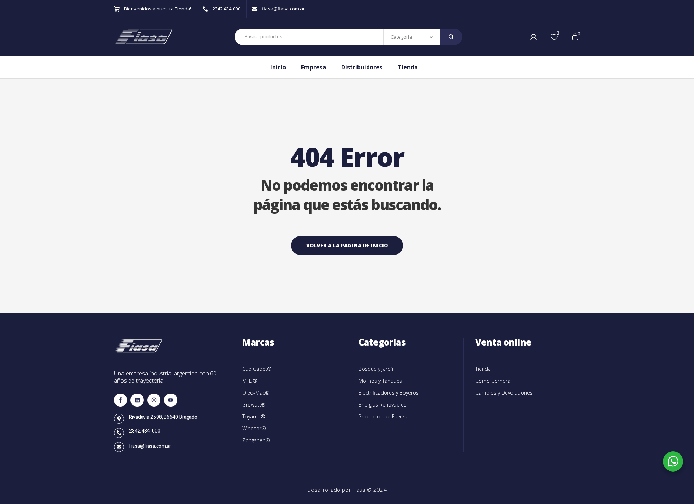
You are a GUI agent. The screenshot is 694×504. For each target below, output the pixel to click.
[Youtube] (170, 400)
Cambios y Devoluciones (503, 392)
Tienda (483, 368)
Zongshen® (256, 440)
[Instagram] (153, 400)
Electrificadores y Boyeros (389, 392)
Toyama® (253, 416)
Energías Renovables (382, 404)
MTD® (249, 380)
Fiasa (359, 489)
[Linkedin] (136, 400)
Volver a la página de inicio (347, 245)
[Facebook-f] (120, 400)
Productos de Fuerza (383, 416)
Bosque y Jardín (377, 368)
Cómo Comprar (493, 380)
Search (451, 37)
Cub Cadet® (257, 368)
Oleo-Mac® (256, 392)
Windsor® (254, 428)
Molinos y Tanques (380, 380)
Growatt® (254, 404)
